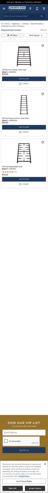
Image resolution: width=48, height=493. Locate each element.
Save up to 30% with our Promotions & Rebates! (24, 2)
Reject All (12, 488)
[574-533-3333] (37, 9)
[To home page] (17, 8)
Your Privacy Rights (24, 481)
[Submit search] (42, 16)
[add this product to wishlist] (43, 46)
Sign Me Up (24, 450)
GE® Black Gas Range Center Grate (14, 70)
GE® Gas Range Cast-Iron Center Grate (15, 118)
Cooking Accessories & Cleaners (12, 26)
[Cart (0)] (44, 9)
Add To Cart (24, 79)
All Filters (13, 35)
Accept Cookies (35, 488)
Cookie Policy (24, 476)
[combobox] (35, 35)
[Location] (30, 9)
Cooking (25, 24)
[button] (4, 9)
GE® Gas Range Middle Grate (12, 167)
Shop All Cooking (37, 24)
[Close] (45, 464)
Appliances (16, 24)
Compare (25, 83)
